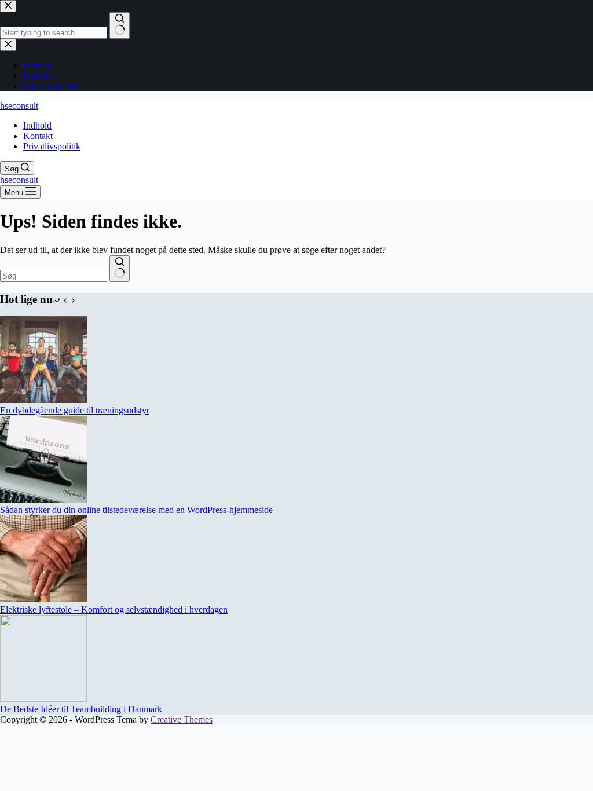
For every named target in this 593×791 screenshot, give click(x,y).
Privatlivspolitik (51, 146)
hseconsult (19, 106)
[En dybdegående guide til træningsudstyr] (43, 400)
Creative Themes (182, 719)
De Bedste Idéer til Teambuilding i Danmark (81, 709)
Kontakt (38, 136)
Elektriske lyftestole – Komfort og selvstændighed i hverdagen (114, 609)
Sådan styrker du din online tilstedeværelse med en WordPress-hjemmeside (136, 510)
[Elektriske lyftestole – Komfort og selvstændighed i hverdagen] (43, 599)
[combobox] (53, 276)
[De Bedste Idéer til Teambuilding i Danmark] (43, 699)
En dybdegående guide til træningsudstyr (74, 410)
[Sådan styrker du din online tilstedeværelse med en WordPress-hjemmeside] (43, 499)
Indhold (37, 125)
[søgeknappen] (119, 268)
